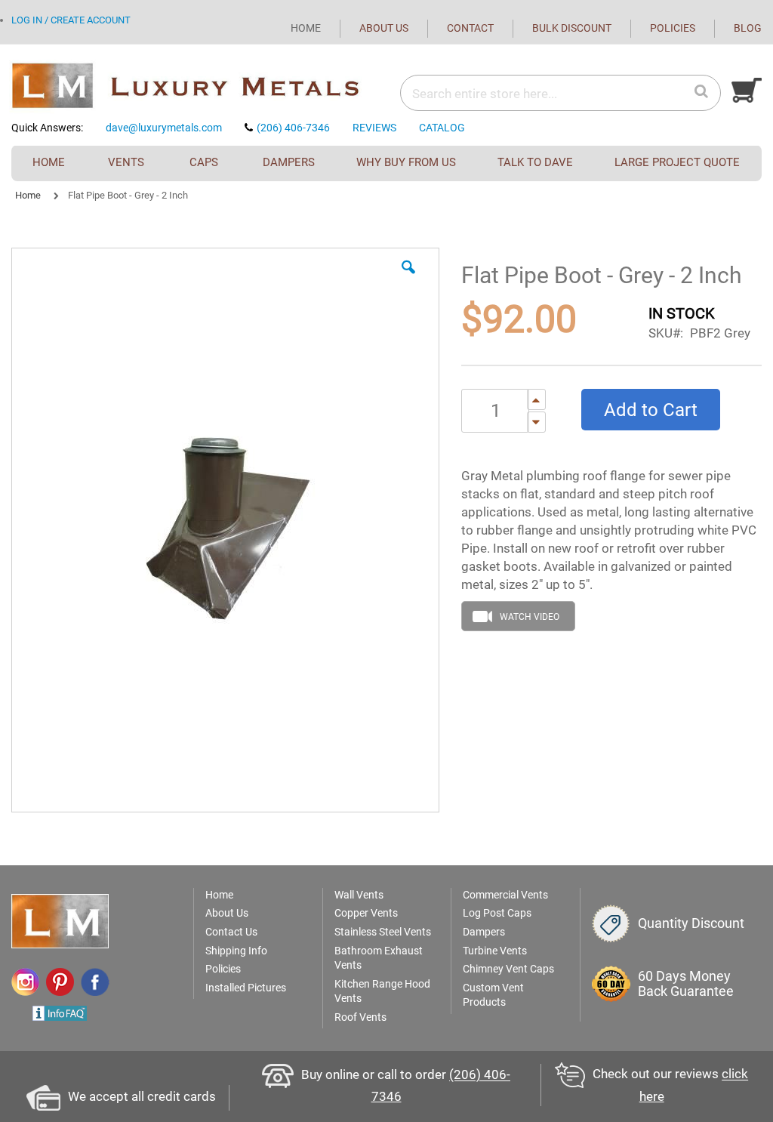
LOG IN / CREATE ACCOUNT (71, 20)
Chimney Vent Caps (508, 969)
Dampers (484, 932)
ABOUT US (383, 28)
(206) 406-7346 (293, 128)
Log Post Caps (497, 913)
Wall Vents (358, 895)
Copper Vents (366, 913)
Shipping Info (236, 951)
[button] (408, 278)
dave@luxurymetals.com (164, 128)
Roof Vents (360, 1017)
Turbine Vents (495, 951)
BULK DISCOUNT (571, 28)
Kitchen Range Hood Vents (382, 991)
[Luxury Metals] (198, 86)
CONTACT (470, 28)
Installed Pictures (245, 988)
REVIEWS (374, 128)
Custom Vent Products (493, 995)
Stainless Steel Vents (382, 932)
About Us (226, 913)
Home (28, 195)
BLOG (748, 28)
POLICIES (672, 28)
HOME (306, 28)
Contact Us (231, 932)
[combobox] (512, 94)
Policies (223, 969)
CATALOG (442, 128)
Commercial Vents (505, 895)
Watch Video (529, 617)
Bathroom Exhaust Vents (378, 958)
